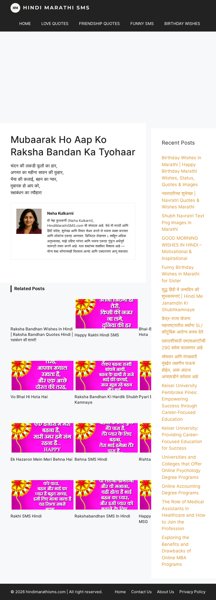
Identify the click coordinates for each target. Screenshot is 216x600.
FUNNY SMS (142, 23)
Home (120, 591)
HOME (25, 23)
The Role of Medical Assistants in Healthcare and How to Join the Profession (183, 515)
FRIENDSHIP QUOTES (99, 23)
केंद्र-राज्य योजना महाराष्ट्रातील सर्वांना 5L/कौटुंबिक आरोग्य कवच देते (182, 325)
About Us (165, 591)
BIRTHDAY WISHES (182, 23)
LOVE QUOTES (54, 23)
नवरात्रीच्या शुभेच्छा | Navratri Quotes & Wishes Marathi (180, 200)
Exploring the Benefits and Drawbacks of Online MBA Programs (176, 551)
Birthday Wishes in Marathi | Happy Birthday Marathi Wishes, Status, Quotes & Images (181, 171)
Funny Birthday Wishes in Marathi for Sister (180, 274)
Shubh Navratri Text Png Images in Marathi (183, 222)
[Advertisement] (108, 77)
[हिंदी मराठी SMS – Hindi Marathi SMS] (50, 8)
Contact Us (141, 591)
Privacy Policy (192, 591)
